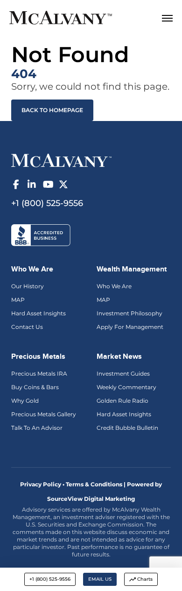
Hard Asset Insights (38, 313)
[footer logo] (61, 159)
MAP (18, 299)
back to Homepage (52, 110)
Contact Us (27, 326)
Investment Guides (123, 373)
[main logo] (76, 18)
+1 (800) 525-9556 (49, 579)
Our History (27, 286)
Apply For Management (130, 326)
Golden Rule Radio (122, 400)
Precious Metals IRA (39, 373)
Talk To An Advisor (37, 427)
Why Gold (25, 400)
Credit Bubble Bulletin (127, 427)
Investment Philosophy (129, 313)
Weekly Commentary (126, 387)
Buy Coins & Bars (35, 387)
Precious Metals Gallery (43, 414)
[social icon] (16, 184)
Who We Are (114, 286)
